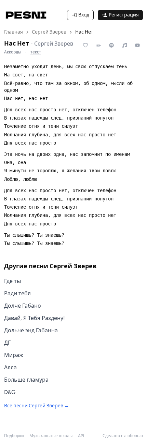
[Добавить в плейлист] (98, 45)
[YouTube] (137, 45)
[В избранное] (85, 45)
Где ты (12, 281)
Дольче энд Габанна (31, 330)
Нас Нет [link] (84, 32)
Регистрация (124, 15)
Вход (83, 15)
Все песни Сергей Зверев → (36, 406)
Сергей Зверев (49, 32)
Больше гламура (26, 380)
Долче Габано (22, 306)
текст (35, 52)
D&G (9, 392)
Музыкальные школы (50, 435)
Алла (10, 367)
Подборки (14, 435)
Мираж (13, 355)
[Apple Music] (124, 45)
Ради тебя (17, 293)
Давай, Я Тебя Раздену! (34, 318)
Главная (13, 32)
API (81, 435)
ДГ (7, 343)
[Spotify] (111, 45)
